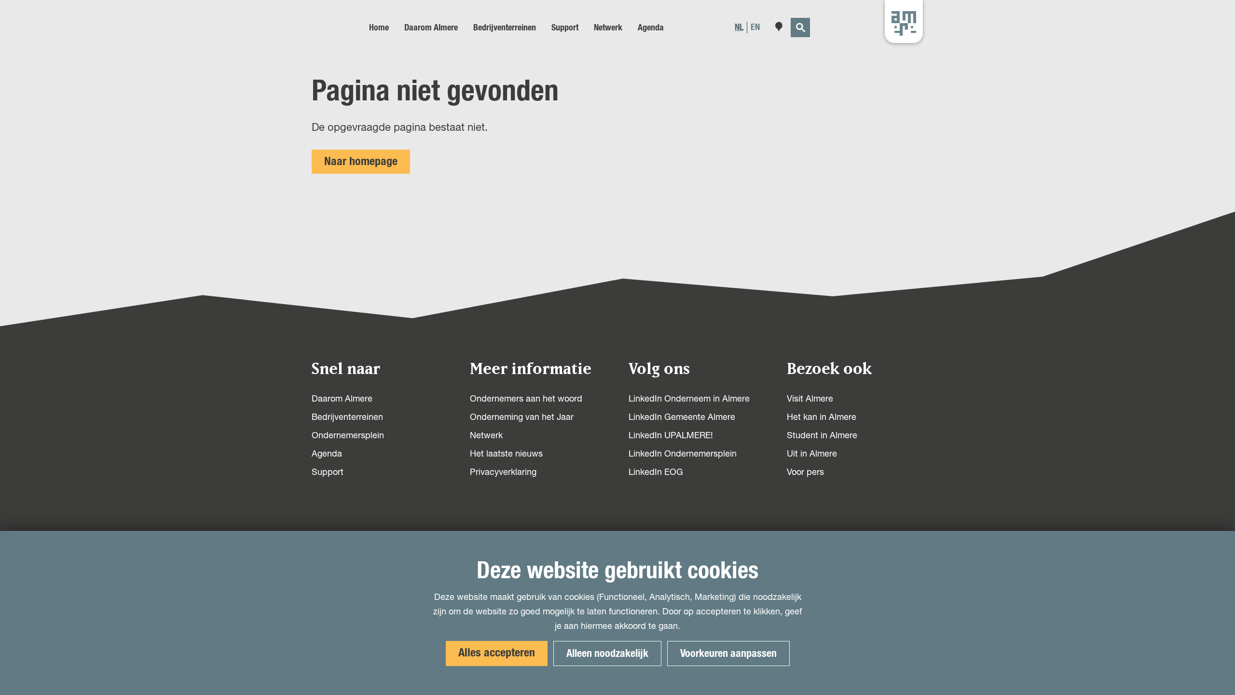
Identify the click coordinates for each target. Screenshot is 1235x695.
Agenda (327, 454)
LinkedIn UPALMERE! (671, 435)
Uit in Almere (812, 454)
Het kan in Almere (821, 417)
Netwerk (486, 435)
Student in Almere (822, 435)
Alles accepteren (496, 653)
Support (327, 472)
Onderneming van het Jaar (522, 417)
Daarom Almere (342, 399)
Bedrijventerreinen (347, 417)
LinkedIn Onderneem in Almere (689, 399)
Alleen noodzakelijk (607, 653)
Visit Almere (810, 399)
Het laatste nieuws (506, 454)
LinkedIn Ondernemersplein (683, 454)
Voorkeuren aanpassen (728, 653)
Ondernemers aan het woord (526, 399)
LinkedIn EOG (656, 472)
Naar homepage (361, 161)
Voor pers (805, 472)
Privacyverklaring (503, 472)
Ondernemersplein (348, 435)
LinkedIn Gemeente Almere (682, 417)
